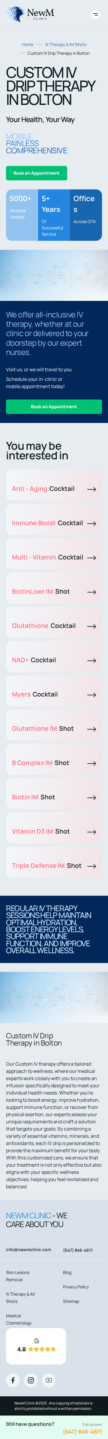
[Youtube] (49, 1380)
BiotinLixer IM (41, 591)
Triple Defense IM (47, 865)
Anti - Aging (43, 488)
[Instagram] (31, 1380)
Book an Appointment (37, 173)
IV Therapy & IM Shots (65, 44)
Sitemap (71, 1301)
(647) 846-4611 (82, 1431)
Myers (35, 694)
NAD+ (34, 660)
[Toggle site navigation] (95, 14)
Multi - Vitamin (47, 557)
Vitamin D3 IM (41, 831)
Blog (67, 1272)
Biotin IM (33, 797)
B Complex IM (40, 762)
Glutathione (44, 625)
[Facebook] (13, 1380)
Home (27, 44)
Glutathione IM (43, 728)
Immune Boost (47, 523)
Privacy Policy (76, 1287)
